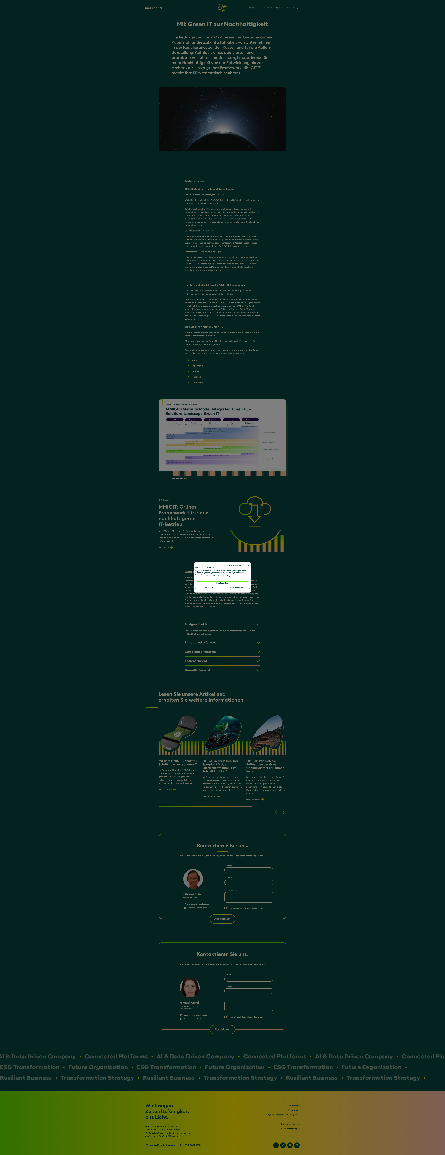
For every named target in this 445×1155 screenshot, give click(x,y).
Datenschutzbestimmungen (239, 565)
